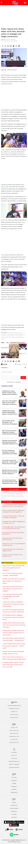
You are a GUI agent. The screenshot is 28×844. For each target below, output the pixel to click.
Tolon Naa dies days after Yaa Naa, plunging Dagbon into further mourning (12, 596)
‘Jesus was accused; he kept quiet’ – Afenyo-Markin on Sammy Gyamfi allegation (13, 589)
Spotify (15, 834)
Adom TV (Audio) (14, 764)
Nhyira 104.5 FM (14, 742)
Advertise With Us (14, 708)
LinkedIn (14, 789)
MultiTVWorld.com (14, 761)
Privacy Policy (14, 717)
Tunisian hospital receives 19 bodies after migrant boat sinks (12, 551)
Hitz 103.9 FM (14, 733)
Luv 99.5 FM (14, 739)
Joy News (14, 752)
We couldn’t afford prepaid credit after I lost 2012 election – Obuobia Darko (14, 639)
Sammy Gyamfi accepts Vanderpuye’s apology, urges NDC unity (13, 652)
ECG (7, 342)
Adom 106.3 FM (14, 730)
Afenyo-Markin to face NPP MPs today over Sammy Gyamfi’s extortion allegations (13, 568)
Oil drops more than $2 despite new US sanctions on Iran (12, 556)
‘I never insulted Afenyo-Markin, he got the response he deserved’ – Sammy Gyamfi (14, 646)
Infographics (14, 792)
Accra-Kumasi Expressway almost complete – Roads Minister (12, 574)
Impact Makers (14, 808)
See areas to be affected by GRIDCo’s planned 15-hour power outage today (13, 611)
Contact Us (14, 711)
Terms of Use (14, 714)
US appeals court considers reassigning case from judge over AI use (13, 523)
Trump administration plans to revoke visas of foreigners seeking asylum (13, 517)
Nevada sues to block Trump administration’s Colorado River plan (13, 545)
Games (14, 802)
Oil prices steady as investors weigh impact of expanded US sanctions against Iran (13, 512)
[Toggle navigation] (25, 3)
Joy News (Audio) (14, 767)
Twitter (14, 783)
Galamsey (14, 811)
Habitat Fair (14, 805)
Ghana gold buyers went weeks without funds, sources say (12, 539)
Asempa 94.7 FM (14, 736)
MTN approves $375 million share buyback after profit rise (13, 534)
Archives (14, 814)
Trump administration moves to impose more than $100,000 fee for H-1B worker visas (13, 506)
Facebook (14, 780)
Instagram (14, 786)
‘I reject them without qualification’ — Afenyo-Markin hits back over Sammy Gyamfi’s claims (13, 604)
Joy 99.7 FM (14, 727)
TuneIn (11, 829)
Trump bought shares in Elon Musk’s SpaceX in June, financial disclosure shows (13, 528)
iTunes (20, 829)
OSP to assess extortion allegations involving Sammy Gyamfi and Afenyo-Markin (13, 617)
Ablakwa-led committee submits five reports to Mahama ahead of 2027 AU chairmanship (13, 633)
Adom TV (14, 755)
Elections (14, 817)
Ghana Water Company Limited (17, 342)
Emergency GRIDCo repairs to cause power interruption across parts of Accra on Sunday (13, 664)
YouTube (14, 777)
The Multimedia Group (14, 705)
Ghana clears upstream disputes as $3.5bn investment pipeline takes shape (14, 658)
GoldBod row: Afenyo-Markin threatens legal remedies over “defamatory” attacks (14, 581)
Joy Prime (14, 758)
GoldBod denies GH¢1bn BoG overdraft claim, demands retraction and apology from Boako (14, 625)
